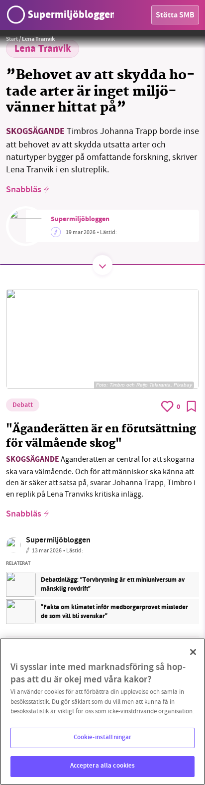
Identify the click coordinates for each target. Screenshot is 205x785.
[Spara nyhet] (191, 406)
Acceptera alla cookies (102, 766)
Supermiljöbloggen (80, 220)
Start (12, 39)
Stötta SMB (175, 15)
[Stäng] (193, 652)
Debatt (22, 405)
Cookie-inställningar (103, 738)
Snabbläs (23, 190)
